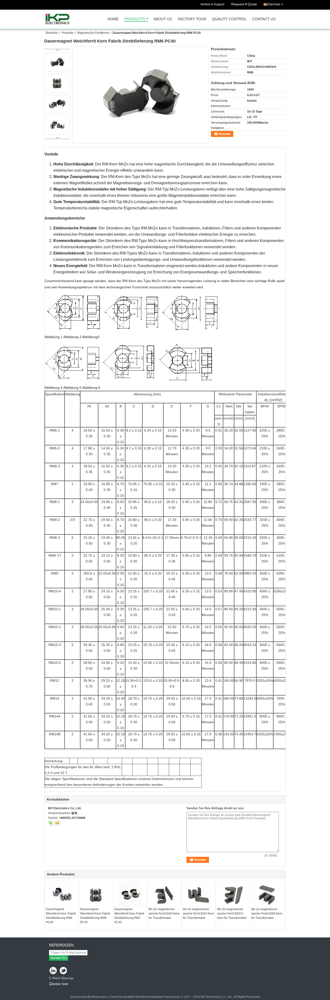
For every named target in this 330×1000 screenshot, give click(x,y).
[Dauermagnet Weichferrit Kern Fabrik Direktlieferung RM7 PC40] (130, 895)
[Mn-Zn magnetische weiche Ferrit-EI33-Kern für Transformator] (198, 895)
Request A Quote (244, 4)
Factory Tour (192, 19)
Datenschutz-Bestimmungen (88, 997)
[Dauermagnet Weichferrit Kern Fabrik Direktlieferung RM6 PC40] (140, 95)
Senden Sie (58, 958)
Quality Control (229, 19)
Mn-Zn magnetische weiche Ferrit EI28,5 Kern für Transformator (232, 914)
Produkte (67, 33)
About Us (162, 19)
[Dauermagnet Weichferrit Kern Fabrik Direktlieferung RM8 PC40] (96, 895)
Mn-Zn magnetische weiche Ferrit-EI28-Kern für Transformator (266, 914)
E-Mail (54, 978)
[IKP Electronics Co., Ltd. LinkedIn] (53, 971)
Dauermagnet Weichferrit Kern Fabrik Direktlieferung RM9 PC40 (61, 916)
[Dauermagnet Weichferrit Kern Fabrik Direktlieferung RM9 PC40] (62, 895)
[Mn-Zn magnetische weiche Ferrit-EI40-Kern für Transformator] (164, 895)
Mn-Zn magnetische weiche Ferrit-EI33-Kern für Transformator (198, 914)
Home (113, 19)
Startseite (51, 33)
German (274, 4)
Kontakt (224, 134)
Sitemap (67, 978)
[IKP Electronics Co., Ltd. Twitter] (63, 971)
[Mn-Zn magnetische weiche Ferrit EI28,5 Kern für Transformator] (233, 895)
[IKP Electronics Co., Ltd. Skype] (50, 823)
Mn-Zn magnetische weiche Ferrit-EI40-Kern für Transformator (164, 914)
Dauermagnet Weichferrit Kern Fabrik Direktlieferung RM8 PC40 (95, 916)
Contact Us (264, 19)
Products (134, 19)
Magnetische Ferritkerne (93, 33)
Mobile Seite (60, 984)
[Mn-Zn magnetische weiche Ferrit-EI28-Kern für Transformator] (267, 895)
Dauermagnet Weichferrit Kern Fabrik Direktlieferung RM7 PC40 (129, 916)
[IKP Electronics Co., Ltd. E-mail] (57, 823)
